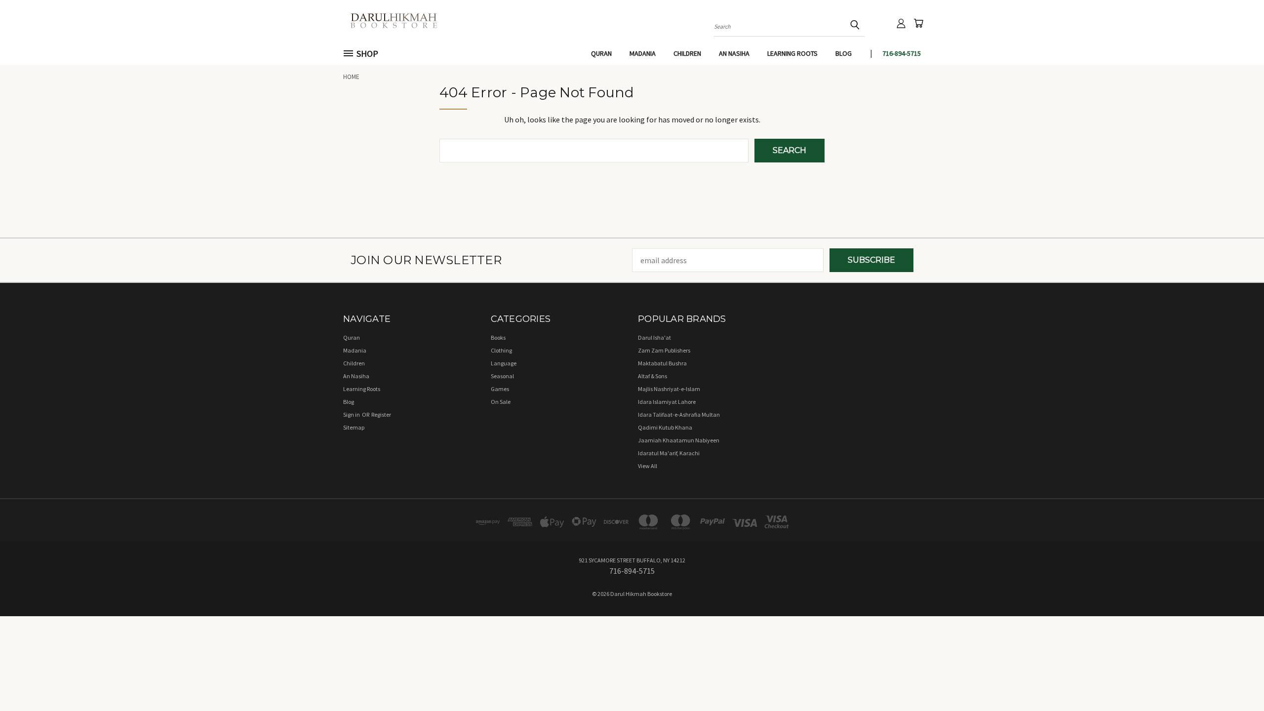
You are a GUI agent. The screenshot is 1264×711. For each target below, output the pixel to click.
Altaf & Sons (652, 376)
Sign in (352, 414)
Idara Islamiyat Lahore (667, 401)
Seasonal (502, 376)
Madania (643, 53)
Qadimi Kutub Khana (665, 427)
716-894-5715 (901, 53)
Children (687, 53)
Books (498, 337)
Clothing (501, 350)
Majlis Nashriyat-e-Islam (669, 389)
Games (500, 389)
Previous (1236, 680)
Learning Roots (792, 53)
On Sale (501, 401)
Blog (843, 53)
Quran (601, 53)
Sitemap (353, 427)
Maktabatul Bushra (662, 363)
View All (647, 466)
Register (381, 414)
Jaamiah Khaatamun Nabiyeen (678, 440)
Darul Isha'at (654, 337)
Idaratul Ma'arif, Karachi (669, 453)
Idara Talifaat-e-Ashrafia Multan (679, 414)
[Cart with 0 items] (918, 23)
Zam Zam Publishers (664, 350)
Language (503, 363)
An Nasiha (734, 53)
